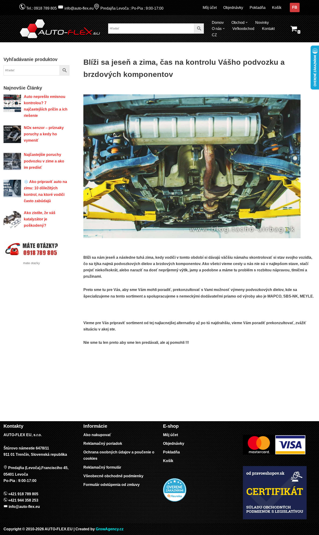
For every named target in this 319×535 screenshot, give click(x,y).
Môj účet (210, 8)
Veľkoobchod (243, 29)
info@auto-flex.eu (79, 8)
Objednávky (233, 8)
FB (294, 7)
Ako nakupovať (97, 435)
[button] (247, 22)
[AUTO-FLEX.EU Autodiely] (60, 28)
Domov (218, 23)
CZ (214, 35)
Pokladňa (258, 8)
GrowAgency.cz (110, 529)
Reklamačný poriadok (102, 443)
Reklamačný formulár (102, 467)
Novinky (262, 23)
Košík (276, 8)
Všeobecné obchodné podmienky (113, 476)
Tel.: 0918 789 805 (41, 8)
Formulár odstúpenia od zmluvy (111, 485)
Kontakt (268, 29)
